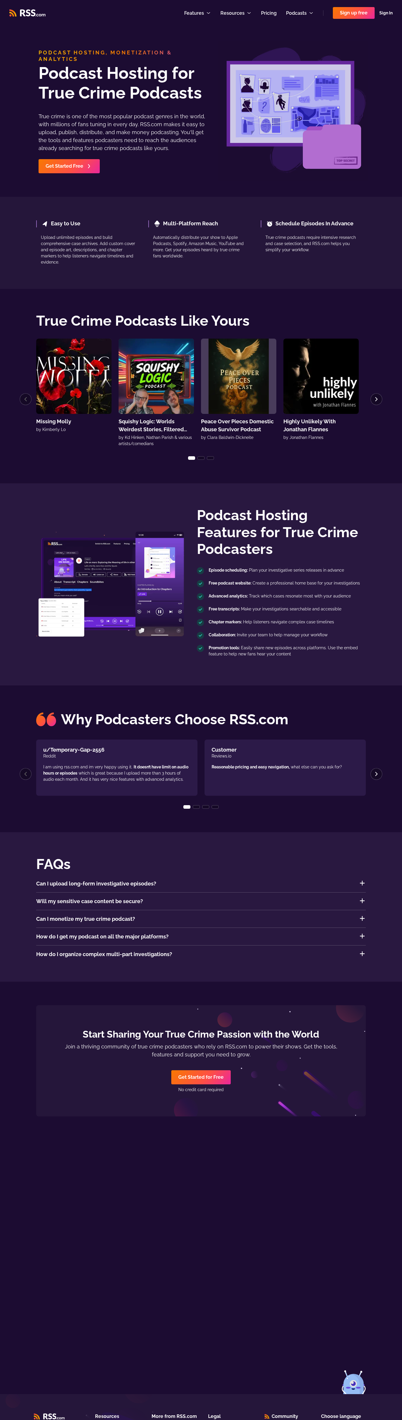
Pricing (269, 13)
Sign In (386, 13)
